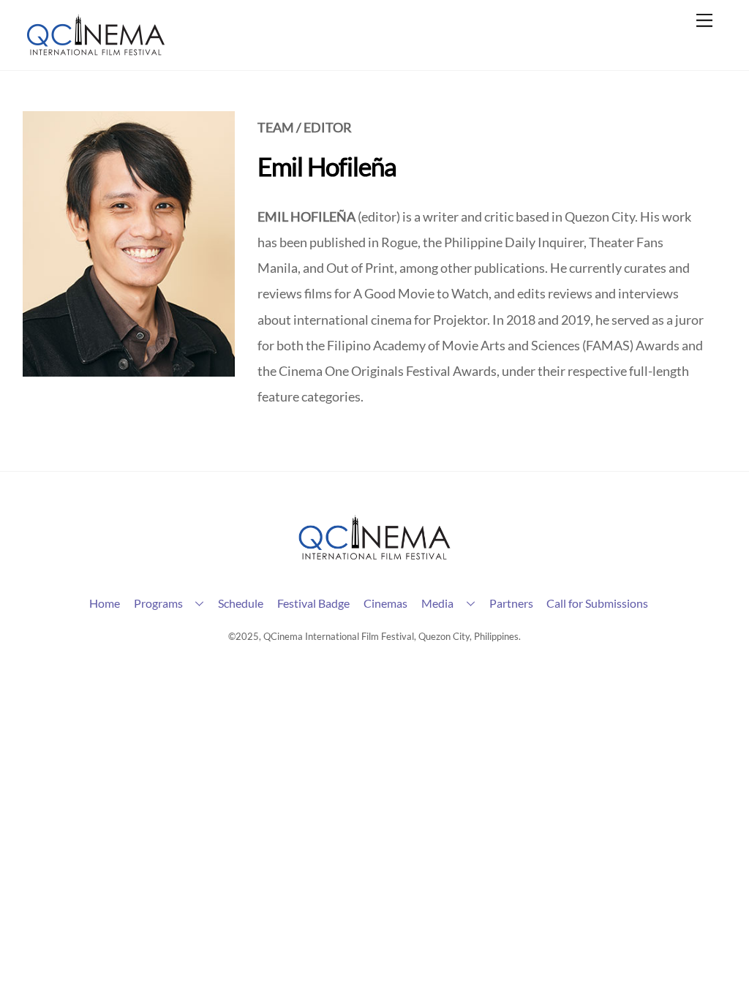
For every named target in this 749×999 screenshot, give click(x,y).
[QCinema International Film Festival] (96, 51)
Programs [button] (158, 603)
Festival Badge (313, 603)
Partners (511, 603)
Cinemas (385, 603)
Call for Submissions (597, 603)
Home (104, 603)
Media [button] (437, 603)
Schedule (240, 603)
